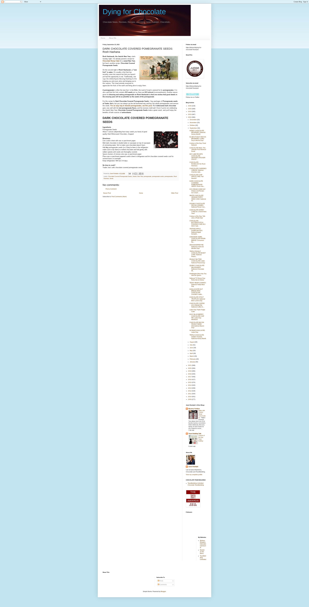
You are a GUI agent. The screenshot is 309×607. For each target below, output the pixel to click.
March (192, 356)
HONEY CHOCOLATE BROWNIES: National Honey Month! (197, 132)
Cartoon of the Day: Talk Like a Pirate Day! (197, 217)
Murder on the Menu (202, 551)
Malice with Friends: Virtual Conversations (202, 414)
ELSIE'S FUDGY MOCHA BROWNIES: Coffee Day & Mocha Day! (198, 138)
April (191, 353)
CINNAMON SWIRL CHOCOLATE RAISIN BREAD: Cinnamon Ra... (197, 239)
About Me (112, 38)
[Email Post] (129, 173)
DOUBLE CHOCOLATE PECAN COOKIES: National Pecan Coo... (198, 205)
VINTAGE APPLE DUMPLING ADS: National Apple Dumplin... (196, 231)
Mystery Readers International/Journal (203, 544)
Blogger (163, 591)
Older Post (174, 193)
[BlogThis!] (135, 173)
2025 (190, 109)
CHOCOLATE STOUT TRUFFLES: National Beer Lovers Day (197, 299)
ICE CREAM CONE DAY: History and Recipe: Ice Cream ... (198, 191)
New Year (140, 176)
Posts (161, 581)
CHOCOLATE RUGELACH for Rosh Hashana (197, 164)
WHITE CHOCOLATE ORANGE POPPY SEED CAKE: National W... (198, 198)
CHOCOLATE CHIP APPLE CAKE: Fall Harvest (197, 176)
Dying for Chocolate (134, 12)
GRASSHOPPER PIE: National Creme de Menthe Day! (197, 246)
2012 (190, 391)
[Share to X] (138, 173)
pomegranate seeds (158, 176)
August (192, 342)
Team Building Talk (194, 433)
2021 (190, 365)
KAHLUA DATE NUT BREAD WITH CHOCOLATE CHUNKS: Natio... (196, 291)
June (191, 348)
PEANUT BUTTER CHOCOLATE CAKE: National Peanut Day (197, 261)
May (191, 350)
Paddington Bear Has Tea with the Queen (198, 274)
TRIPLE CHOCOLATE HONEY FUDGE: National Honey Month (198, 336)
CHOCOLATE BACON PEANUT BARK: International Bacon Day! (197, 325)
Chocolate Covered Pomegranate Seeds (120, 176)
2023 (190, 114)
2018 (190, 374)
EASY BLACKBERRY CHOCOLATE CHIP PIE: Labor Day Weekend (197, 316)
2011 (190, 394)
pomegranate (147, 176)
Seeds (111, 178)
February (193, 359)
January (192, 362)
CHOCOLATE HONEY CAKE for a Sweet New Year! (198, 211)
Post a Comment (111, 189)
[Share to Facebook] (140, 173)
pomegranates (169, 176)
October (192, 125)
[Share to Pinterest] (142, 173)
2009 (190, 399)
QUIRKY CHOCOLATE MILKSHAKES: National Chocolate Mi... (197, 268)
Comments (163, 584)
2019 (190, 371)
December (193, 120)
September (193, 128)
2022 (190, 117)
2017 (190, 377)
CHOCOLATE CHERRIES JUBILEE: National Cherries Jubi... (198, 170)
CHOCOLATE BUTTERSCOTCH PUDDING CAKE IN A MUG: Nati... (197, 223)
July (191, 345)
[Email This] (133, 173)
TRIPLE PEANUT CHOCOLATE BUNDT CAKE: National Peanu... (198, 253)
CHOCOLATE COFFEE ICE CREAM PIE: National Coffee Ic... (197, 305)
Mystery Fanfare (194, 409)
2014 (190, 385)
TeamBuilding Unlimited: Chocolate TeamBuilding (196, 484)
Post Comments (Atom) (119, 196)
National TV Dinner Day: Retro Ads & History (197, 279)
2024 (190, 111)
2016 (190, 379)
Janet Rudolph (193, 467)
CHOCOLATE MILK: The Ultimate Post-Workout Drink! (198, 149)
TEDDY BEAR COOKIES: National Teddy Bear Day (198, 284)
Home (103, 38)
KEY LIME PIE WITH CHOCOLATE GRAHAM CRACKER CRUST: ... (197, 156)
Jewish (135, 176)
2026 (190, 106)
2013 (190, 388)
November (193, 122)
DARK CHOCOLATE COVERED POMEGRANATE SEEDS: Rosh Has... (197, 183)
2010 (190, 396)
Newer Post (107, 193)
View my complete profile (194, 474)
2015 (190, 382)
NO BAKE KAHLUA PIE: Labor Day (197, 331)
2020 (190, 368)
